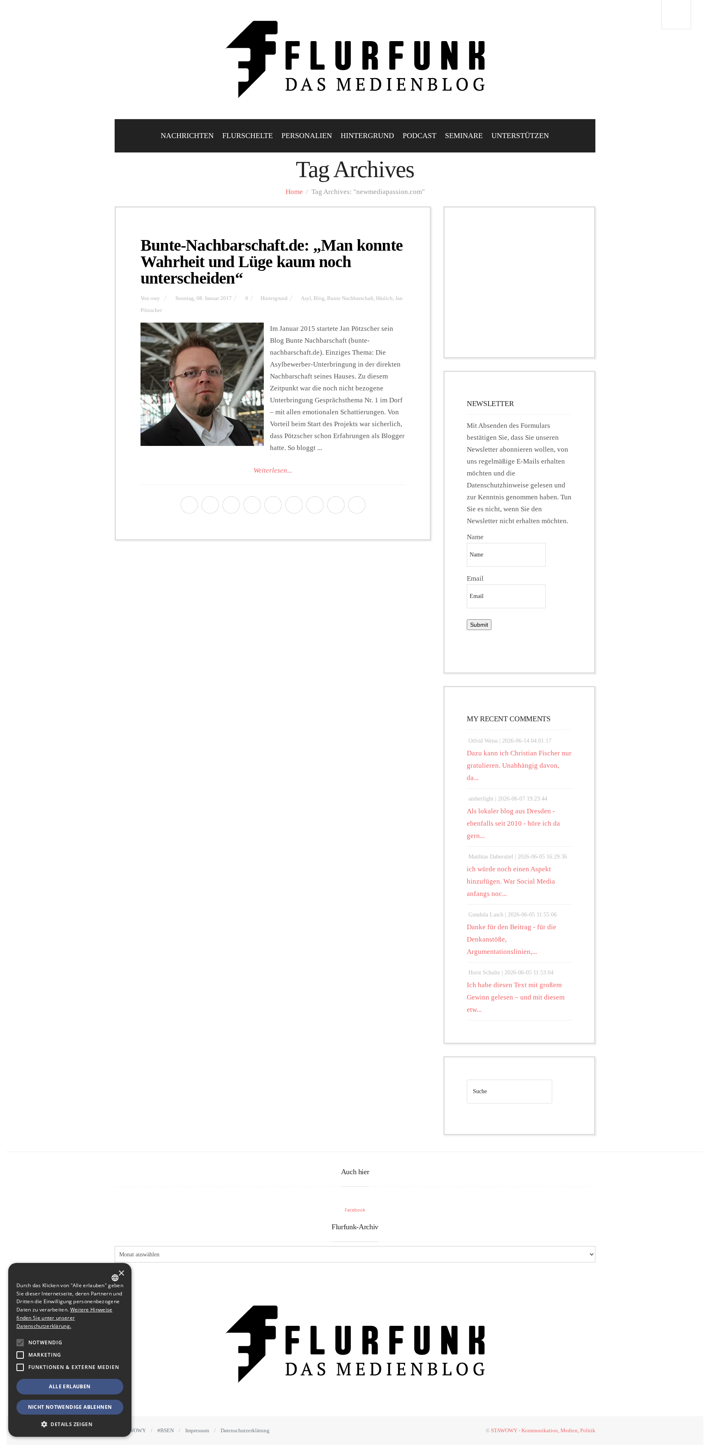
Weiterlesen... (273, 470)
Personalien (306, 136)
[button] (20, 1342)
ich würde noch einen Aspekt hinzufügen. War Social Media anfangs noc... (511, 881)
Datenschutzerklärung (245, 1430)
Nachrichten (187, 136)
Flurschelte (247, 136)
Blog (319, 298)
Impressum (197, 1430)
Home (294, 192)
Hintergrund (367, 136)
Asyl (306, 298)
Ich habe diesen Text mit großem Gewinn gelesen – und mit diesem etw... (516, 997)
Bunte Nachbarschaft (350, 298)
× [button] (121, 1273)
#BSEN (165, 1430)
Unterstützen (520, 136)
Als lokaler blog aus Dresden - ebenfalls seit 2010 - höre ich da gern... (513, 823)
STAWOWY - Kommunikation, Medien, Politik (543, 1430)
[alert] (69, 1350)
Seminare (464, 136)
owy (155, 298)
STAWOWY (133, 1430)
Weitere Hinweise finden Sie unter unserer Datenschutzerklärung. (64, 1318)
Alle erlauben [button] (69, 1386)
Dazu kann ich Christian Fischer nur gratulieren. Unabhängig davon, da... (519, 765)
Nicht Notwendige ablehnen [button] (70, 1406)
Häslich (384, 298)
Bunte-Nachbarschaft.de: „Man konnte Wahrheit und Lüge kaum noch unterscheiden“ (272, 261)
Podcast (419, 136)
